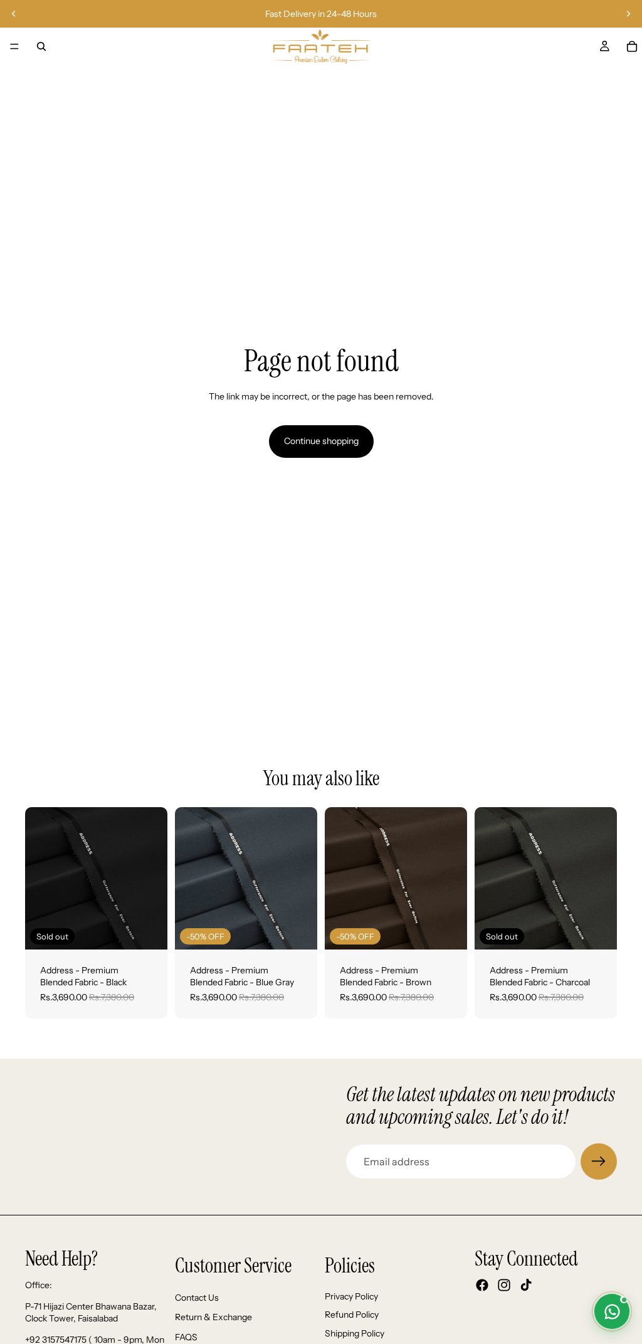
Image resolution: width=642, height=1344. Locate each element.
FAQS (186, 1337)
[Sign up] (599, 1161)
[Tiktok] (526, 1285)
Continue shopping (321, 441)
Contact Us (197, 1297)
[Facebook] (482, 1285)
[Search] (41, 46)
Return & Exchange (213, 1317)
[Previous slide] (14, 14)
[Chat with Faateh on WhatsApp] (611, 1311)
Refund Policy (352, 1314)
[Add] (298, 930)
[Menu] (14, 46)
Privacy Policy (351, 1295)
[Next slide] (628, 14)
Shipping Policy (354, 1333)
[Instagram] (504, 1285)
